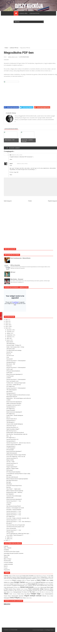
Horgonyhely (7, 569)
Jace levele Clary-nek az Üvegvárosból (15, 525)
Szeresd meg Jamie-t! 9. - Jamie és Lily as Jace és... (18, 442)
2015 (6, 321)
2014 (6, 323)
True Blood (27, 593)
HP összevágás (10, 449)
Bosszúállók (23, 577)
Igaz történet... (9, 391)
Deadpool (15, 578)
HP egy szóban (10, 531)
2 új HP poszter (10, 376)
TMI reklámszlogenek (11, 389)
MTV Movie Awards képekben (13, 471)
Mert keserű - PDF (10, 364)
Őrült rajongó (9, 470)
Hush (26, 582)
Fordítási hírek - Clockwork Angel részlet (15, 382)
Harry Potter (41, 580)
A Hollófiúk (6, 549)
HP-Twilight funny (10, 386)
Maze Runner (48, 585)
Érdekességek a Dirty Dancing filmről (15, 432)
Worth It (6, 566)
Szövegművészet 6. (11, 362)
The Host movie (10, 355)
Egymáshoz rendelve (31, 578)
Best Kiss (8, 487)
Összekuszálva (7, 560)
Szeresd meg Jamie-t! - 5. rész (13, 513)
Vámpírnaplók (15, 595)
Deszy (11, 163)
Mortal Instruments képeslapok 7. (14, 451)
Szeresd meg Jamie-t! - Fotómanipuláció (16, 360)
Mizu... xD (8, 436)
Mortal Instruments (27, 587)
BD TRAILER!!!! (10, 494)
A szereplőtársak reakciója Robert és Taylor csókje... (18, 473)
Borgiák (18, 577)
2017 (6, 319)
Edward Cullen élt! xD (11, 418)
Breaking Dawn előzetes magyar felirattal (16, 454)
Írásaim (12, 584)
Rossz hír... (9, 353)
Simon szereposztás (11, 528)
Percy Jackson (17, 589)
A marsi (5, 568)
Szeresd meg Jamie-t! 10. (12, 439)
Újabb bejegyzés (8, 201)
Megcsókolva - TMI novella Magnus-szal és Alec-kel (18, 398)
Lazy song (8, 502)
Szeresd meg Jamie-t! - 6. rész (13, 511)
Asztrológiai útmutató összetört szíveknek (13, 553)
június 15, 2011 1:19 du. (17, 154)
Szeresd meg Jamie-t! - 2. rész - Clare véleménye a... (19, 521)
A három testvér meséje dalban (13, 444)
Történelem (15, 593)
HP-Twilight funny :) (11, 437)
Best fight (8, 482)
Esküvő (47, 578)
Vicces (44, 596)
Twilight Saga (36, 594)
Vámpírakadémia (49, 593)
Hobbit (51, 580)
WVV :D (8, 417)
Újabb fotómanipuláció (11, 453)
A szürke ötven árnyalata (28, 575)
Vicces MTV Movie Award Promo (14, 485)
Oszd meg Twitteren (28, 107)
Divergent (23, 578)
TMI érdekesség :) (10, 343)
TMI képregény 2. (10, 422)
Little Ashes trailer (10, 348)
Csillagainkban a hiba (45, 577)
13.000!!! (8, 400)
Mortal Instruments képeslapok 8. (14, 412)
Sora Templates (40, 629)
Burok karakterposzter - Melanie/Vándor (20, 258)
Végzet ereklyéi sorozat (33, 596)
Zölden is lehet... (29, 597)
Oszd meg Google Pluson (43, 107)
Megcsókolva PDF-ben (11, 396)
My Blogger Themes (50, 629)
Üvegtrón (43, 593)
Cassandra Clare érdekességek (13, 495)
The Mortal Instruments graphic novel (15, 526)
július (8, 338)
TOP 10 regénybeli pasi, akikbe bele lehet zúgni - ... (18, 533)
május (8, 537)
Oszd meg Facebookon (12, 107)
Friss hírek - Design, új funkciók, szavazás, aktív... (18, 518)
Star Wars (40, 590)
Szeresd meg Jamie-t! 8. (12, 463)
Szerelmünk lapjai (45, 590)
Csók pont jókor (9, 578)
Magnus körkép (10, 460)
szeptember (10, 335)
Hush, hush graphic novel (12, 381)
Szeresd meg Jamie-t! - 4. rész (13, 514)
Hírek (7, 357)
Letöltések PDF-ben (32, 585)
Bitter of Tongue (7, 558)
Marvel (38, 585)
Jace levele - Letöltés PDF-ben (13, 384)
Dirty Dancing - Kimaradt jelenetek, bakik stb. (17, 434)
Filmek (14, 580)
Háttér (48, 580)
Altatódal (6, 557)
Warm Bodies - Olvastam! (16, 279)
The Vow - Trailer (10, 461)
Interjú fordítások (7, 584)
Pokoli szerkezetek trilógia (36, 589)
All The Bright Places (38, 575)
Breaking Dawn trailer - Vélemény (14, 492)
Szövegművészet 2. (11, 441)
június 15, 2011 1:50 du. (22, 163)
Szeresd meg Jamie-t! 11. (12, 427)
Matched (42, 585)
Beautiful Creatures (12, 577)
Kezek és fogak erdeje (24, 584)
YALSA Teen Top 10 (11, 425)
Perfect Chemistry (24, 589)
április (8, 538)
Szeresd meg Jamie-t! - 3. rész (13, 519)
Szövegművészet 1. (11, 446)
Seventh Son (9, 352)
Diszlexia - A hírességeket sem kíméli (15, 507)
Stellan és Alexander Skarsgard (13, 403)
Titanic (6, 594)
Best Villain (9, 475)
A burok (6, 575)
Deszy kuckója (29, 6)
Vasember (21, 595)
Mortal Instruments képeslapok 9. (14, 401)
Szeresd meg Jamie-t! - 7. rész (13, 501)
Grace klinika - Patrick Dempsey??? (14, 535)
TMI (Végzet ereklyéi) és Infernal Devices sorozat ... (18, 394)
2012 (6, 326)
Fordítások (19, 580)
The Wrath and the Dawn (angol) (11, 551)
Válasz (11, 159)
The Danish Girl (25, 592)
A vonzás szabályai (8, 562)
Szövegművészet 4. (11, 406)
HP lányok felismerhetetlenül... (13, 371)
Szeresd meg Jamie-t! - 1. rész (13, 530)
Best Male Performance (12, 480)
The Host (32, 592)
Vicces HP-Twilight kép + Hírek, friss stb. (15, 456)
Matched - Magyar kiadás (12, 468)
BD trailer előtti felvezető (12, 477)
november (9, 331)
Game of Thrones (26, 580)
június (8, 340)
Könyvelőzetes (46, 584)
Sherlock (24, 590)
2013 (6, 324)
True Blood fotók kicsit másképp (13, 350)
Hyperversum (30, 582)
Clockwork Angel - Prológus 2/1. (13, 345)
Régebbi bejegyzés (52, 201)
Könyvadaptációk (33, 584)
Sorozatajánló (29, 590)
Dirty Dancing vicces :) (11, 430)
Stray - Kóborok (7, 547)
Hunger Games (19, 582)
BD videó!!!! (9, 523)
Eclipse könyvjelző (10, 410)
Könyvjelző (9, 585)
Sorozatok (35, 590)
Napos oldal (6, 555)
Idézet (34, 582)
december (9, 329)
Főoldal (30, 201)
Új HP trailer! (9, 372)
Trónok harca (20, 593)
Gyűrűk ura (34, 580)
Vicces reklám (50, 595)
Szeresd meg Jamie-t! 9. (12, 458)
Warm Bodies (23, 597)
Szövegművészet (17, 592)
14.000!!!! (8, 377)
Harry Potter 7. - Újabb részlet (13, 489)
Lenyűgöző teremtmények (18, 585)
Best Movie (9, 483)
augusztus (9, 336)
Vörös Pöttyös (15, 598)
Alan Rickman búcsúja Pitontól (13, 506)
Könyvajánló (41, 584)
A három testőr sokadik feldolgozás (14, 424)
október (9, 333)
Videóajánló (7, 597)
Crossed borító (9, 465)
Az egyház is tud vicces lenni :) (13, 405)
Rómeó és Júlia (13, 590)
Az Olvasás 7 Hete (45, 575)
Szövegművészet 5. (11, 393)
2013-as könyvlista (15, 265)
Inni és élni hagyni (49, 582)
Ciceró (38, 577)
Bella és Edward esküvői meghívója (14, 490)
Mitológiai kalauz (17, 587)
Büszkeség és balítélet (31, 577)
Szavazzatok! (9, 359)
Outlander (10, 589)
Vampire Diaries (8, 595)
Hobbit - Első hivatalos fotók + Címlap (15, 347)
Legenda (6, 546)
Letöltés (26, 585)
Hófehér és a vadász (9, 582)
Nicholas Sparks (37, 587)
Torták (11, 593)
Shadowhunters (20, 590)
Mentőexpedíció (10, 587)
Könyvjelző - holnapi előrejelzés (13, 509)
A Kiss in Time (12, 575)
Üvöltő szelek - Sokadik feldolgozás (14, 415)
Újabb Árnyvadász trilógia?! (12, 429)
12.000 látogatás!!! (10, 448)
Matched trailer (10, 497)
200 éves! (12, 272)
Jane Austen (17, 584)
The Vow (42, 592)
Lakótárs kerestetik (8, 564)
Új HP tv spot (9, 369)
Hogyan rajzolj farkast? (11, 466)
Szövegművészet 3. (11, 420)
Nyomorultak (44, 587)
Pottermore (9, 365)
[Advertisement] (30, 36)
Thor (52, 592)
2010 (6, 540)
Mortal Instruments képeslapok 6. (14, 499)
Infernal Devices (40, 582)
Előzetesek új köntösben (40, 578)
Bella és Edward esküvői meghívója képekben (17, 478)
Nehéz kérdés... (10, 341)
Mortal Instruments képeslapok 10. (14, 374)
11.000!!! (8, 504)
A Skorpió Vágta (18, 575)
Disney (19, 578)
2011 (6, 328)
